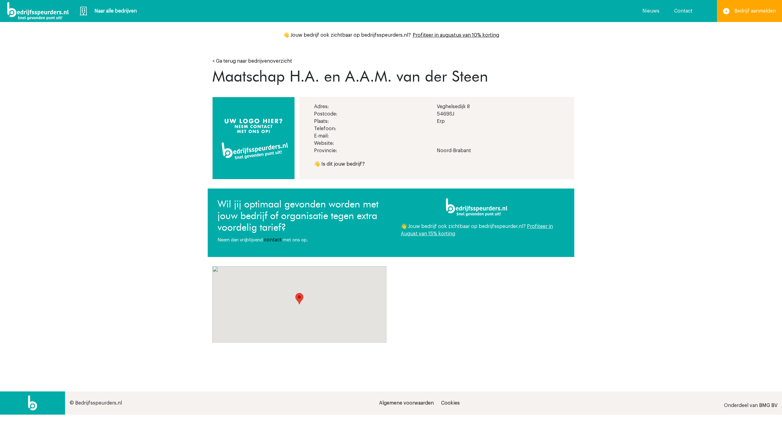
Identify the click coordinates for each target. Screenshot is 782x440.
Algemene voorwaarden (406, 403)
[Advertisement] (483, 309)
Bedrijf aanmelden (755, 11)
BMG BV (768, 405)
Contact (683, 11)
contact (273, 239)
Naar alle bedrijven (115, 11)
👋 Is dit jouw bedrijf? (339, 164)
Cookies (450, 403)
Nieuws (651, 11)
